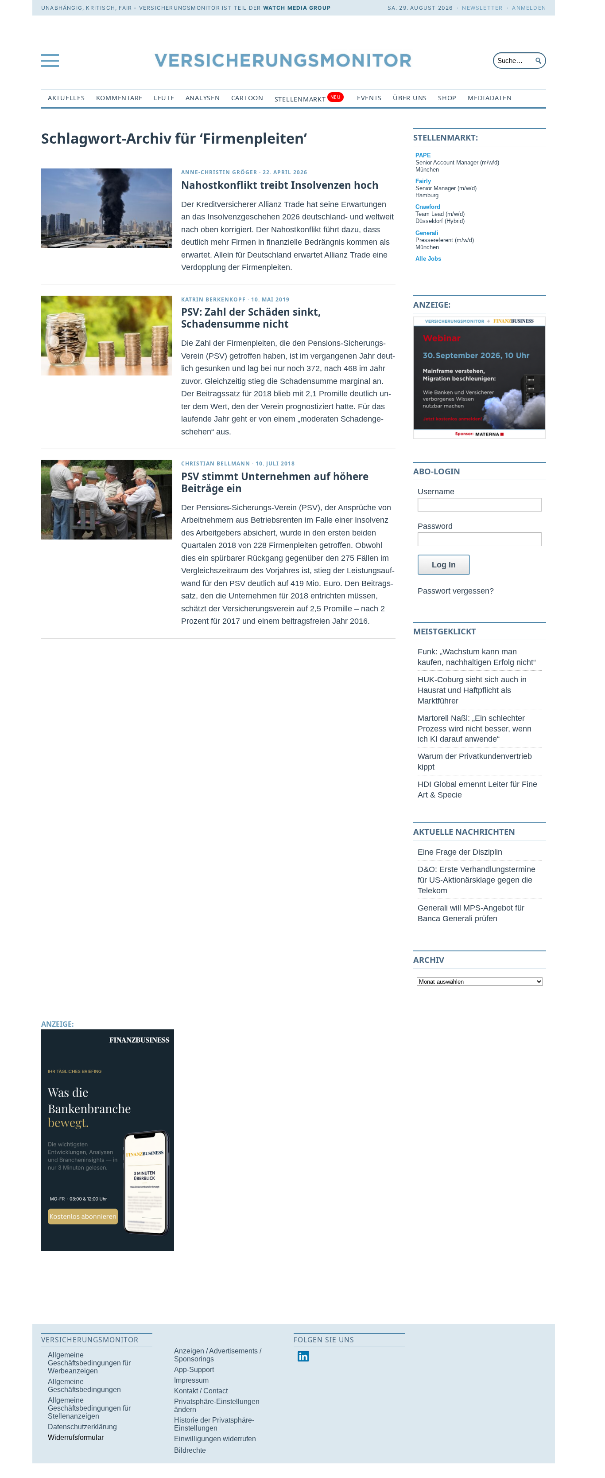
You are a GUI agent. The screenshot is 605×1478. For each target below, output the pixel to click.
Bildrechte (190, 1450)
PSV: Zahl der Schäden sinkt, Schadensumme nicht (251, 318)
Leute (164, 98)
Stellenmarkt (308, 98)
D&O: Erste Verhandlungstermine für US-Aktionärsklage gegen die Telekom (476, 879)
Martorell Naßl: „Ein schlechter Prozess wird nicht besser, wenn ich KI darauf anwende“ (474, 728)
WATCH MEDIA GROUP (297, 7)
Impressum (191, 1380)
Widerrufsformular (76, 1437)
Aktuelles (66, 98)
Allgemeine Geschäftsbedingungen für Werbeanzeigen (89, 1363)
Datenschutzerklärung (82, 1427)
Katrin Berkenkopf (213, 299)
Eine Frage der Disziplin (460, 851)
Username (436, 491)
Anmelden (529, 7)
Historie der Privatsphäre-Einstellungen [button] (214, 1424)
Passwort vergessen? (456, 590)
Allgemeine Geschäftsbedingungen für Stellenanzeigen (89, 1408)
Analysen (203, 98)
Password (435, 526)
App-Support (194, 1369)
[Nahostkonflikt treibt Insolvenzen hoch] (106, 208)
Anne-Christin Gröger (219, 172)
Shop (447, 98)
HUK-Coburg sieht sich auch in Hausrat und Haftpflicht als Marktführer (472, 690)
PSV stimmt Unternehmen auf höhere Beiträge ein (274, 482)
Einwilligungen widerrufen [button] (215, 1439)
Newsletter (482, 7)
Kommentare (119, 98)
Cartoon (247, 98)
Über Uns (410, 98)
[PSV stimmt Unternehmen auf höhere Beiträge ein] (106, 500)
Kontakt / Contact (201, 1391)
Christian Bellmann (215, 463)
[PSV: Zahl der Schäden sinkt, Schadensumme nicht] (106, 335)
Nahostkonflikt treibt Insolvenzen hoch (280, 185)
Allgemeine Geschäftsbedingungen (84, 1385)
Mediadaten (490, 98)
